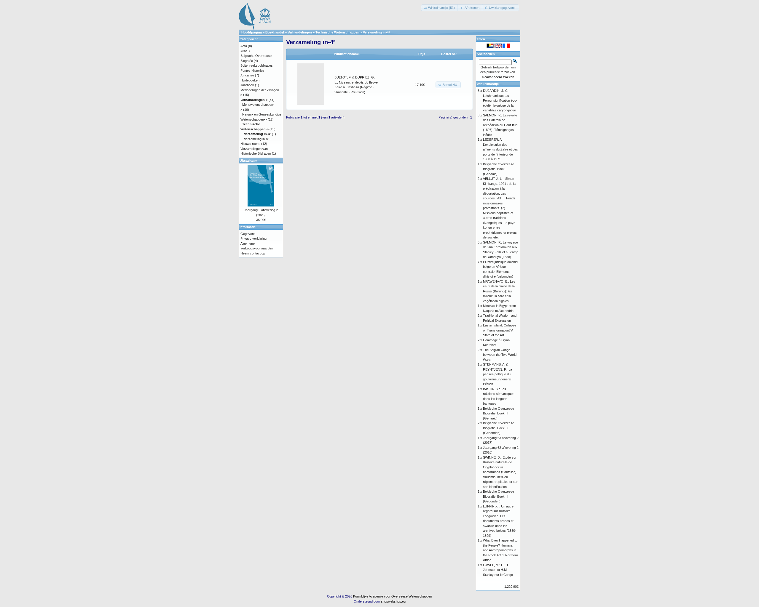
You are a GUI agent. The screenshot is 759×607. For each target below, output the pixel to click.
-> (254, 100)
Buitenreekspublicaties (256, 65)
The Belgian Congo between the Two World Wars (499, 354)
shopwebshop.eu (393, 601)
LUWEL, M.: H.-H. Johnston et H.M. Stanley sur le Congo (498, 569)
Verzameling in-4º (376, 32)
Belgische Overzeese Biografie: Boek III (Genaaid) (498, 413)
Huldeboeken (249, 80)
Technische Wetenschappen (337, 32)
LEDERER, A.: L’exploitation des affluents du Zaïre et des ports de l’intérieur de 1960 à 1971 (500, 149)
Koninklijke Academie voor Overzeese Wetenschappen (392, 596)
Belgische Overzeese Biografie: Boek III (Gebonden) (498, 496)
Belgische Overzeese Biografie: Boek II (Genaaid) (498, 169)
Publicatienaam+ (347, 54)
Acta (243, 46)
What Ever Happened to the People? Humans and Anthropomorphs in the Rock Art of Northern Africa (500, 550)
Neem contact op (252, 253)
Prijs (421, 54)
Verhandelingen (300, 32)
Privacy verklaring (253, 238)
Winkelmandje (488, 84)
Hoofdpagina (251, 32)
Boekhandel (274, 32)
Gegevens (248, 234)
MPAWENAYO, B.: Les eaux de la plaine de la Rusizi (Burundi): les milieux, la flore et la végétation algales (499, 291)
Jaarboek (247, 85)
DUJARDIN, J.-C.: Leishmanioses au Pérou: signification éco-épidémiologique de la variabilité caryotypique (500, 100)
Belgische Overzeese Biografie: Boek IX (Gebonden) (498, 428)
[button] (439, 7)
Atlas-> (245, 51)
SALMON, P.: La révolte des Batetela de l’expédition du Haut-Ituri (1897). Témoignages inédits (500, 125)
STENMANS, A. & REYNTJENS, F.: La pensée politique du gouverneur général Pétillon (497, 374)
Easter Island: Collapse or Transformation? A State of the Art (499, 330)
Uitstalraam (248, 160)
